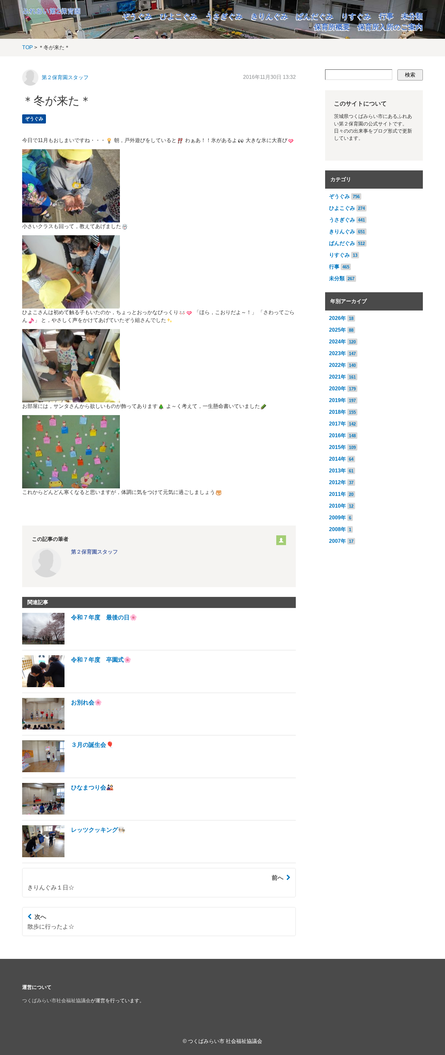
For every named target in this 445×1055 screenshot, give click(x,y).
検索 (410, 75)
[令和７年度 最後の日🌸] (79, 642)
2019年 (337, 400)
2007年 (337, 541)
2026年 (337, 318)
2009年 (337, 517)
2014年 (337, 459)
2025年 (337, 330)
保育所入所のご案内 (390, 27)
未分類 (412, 16)
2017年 (337, 423)
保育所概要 (332, 27)
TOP (27, 47)
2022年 (337, 365)
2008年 (337, 529)
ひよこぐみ (179, 16)
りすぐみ (356, 16)
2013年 (337, 470)
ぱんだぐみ (315, 16)
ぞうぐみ (137, 16)
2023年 (337, 353)
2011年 (337, 494)
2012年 (337, 482)
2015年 (337, 447)
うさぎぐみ (224, 16)
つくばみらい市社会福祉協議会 (56, 1000)
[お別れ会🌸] (62, 727)
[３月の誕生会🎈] (68, 770)
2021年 (337, 377)
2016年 (337, 435)
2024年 (337, 341)
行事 (386, 16)
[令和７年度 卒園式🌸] (76, 685)
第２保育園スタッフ (65, 77)
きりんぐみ (269, 16)
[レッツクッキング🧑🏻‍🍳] (73, 855)
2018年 (337, 412)
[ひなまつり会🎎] (68, 813)
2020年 (337, 388)
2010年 (337, 506)
